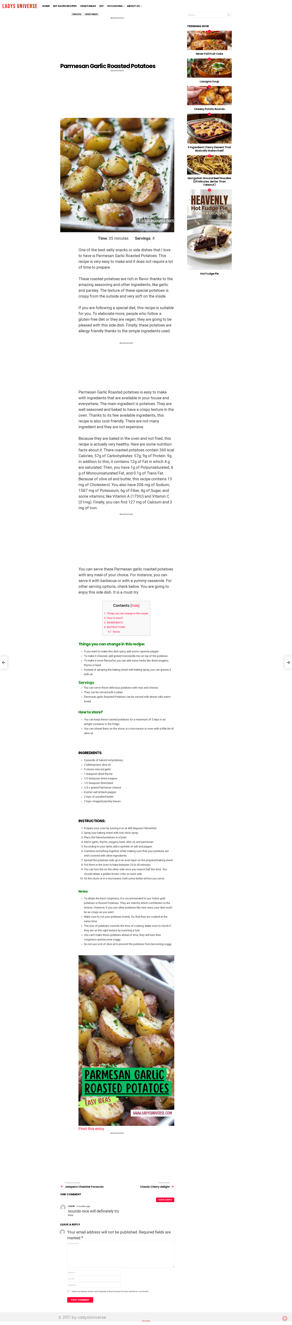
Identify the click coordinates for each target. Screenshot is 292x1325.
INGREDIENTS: (113, 622)
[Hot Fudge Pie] (209, 229)
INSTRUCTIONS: (115, 627)
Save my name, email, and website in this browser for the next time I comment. (110, 1291)
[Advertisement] (118, 40)
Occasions (115, 6)
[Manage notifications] (284, 1318)
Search (229, 15)
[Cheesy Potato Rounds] (209, 95)
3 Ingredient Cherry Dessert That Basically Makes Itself (209, 148)
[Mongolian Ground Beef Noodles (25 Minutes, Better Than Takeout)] (209, 165)
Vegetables (88, 6)
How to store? (113, 617)
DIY (101, 6)
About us (133, 6)
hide (135, 605)
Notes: (114, 631)
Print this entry (91, 1128)
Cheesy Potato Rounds (209, 109)
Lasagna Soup (209, 81)
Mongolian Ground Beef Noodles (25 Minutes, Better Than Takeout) (209, 181)
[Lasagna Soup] (209, 68)
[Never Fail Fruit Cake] (209, 40)
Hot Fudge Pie (209, 273)
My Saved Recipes (65, 6)
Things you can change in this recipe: (126, 613)
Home (46, 6)
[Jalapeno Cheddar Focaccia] (3, 662)
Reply (70, 1215)
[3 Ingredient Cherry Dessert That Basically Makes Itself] (209, 128)
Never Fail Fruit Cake (209, 54)
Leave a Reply (165, 1199)
